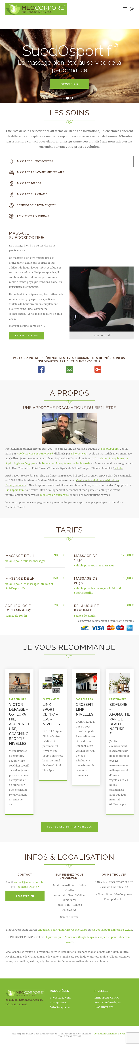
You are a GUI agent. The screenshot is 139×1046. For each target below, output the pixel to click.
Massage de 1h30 (86, 558)
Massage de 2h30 (86, 580)
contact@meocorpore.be (29, 882)
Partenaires (17, 699)
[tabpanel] (69, 285)
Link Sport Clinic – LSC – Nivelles (51, 714)
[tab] (69, 161)
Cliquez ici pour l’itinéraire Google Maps (62, 929)
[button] (125, 8)
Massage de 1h (19, 556)
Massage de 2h (20, 578)
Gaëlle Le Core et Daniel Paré (35, 453)
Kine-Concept (79, 453)
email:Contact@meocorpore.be (24, 999)
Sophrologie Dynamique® (18, 608)
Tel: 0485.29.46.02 (16, 1004)
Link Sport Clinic (15, 490)
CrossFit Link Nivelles (84, 709)
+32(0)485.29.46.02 (27, 887)
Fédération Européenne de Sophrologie (66, 463)
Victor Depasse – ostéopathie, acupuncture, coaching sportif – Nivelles (19, 724)
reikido (118, 468)
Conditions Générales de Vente (111, 1033)
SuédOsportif (110, 448)
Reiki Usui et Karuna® (86, 608)
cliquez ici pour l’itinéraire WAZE (111, 929)
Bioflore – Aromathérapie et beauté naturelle (119, 719)
